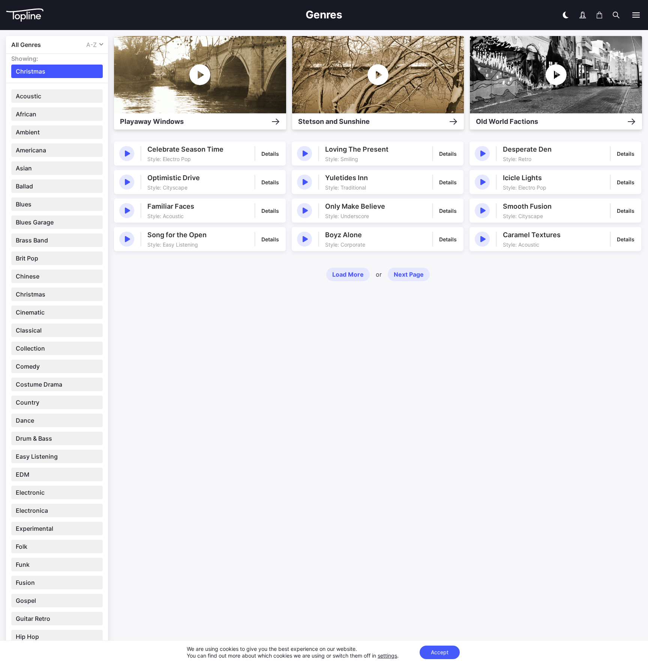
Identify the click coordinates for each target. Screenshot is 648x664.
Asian (24, 168)
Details (270, 154)
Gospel (26, 600)
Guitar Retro (33, 618)
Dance (25, 420)
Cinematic (30, 312)
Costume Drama (39, 384)
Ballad (24, 186)
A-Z (91, 44)
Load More (348, 274)
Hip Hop (27, 636)
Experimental (34, 528)
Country (27, 402)
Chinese (27, 276)
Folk (21, 546)
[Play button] (126, 153)
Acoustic (28, 96)
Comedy (28, 366)
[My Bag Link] (599, 15)
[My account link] (582, 15)
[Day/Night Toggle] (565, 15)
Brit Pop (27, 258)
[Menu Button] (636, 15)
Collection (30, 348)
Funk (23, 564)
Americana (31, 150)
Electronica (32, 510)
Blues (24, 204)
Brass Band (32, 240)
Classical (29, 330)
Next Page (409, 274)
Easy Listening (37, 456)
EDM (22, 474)
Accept (439, 652)
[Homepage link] (108, 15)
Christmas (30, 294)
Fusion (25, 582)
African (26, 114)
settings (387, 655)
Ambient (28, 132)
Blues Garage (35, 222)
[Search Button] (616, 15)
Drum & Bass (34, 438)
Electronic (30, 492)
